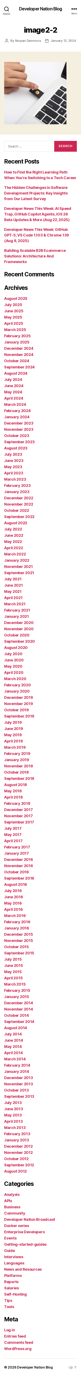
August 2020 (16, 647)
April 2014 (13, 1053)
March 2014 (15, 1059)
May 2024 (13, 392)
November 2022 (18, 504)
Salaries (11, 1288)
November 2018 (18, 766)
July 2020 (13, 654)
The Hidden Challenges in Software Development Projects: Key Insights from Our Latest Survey (36, 193)
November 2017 (18, 816)
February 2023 (17, 485)
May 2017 (13, 834)
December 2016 (18, 859)
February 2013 (17, 1134)
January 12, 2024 (63, 41)
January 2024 (16, 417)
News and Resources (23, 1269)
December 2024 (18, 348)
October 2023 (16, 435)
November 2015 (18, 940)
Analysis (12, 1194)
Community (14, 1213)
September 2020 (19, 641)
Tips (8, 1300)
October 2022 (16, 510)
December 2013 (18, 1078)
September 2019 (19, 716)
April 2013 (13, 1121)
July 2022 (13, 529)
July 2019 (13, 722)
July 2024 (13, 379)
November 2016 (18, 866)
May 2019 (13, 735)
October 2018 (16, 772)
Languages (14, 1263)
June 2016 (13, 897)
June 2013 (13, 1109)
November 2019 (18, 704)
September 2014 (19, 1021)
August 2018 (15, 785)
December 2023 (18, 423)
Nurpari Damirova (28, 41)
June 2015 (13, 965)
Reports (11, 1282)
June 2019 (13, 728)
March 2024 (15, 404)
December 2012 (18, 1146)
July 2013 (13, 1102)
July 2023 (13, 454)
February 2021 (17, 610)
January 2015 (16, 996)
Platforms (13, 1275)
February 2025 (17, 336)
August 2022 (15, 523)
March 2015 (15, 984)
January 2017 (16, 853)
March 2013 (15, 1127)
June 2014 (13, 1040)
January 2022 (16, 560)
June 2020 (14, 660)
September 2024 (19, 367)
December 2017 (18, 809)
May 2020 (13, 666)
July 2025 (13, 305)
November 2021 (18, 566)
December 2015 (18, 934)
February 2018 (17, 803)
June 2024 (13, 386)
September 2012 (19, 1165)
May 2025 (13, 317)
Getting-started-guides (25, 1244)
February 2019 (17, 753)
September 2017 (19, 822)
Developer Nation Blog (40, 9)
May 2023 (13, 467)
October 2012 (16, 1159)
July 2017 (13, 828)
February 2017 (17, 847)
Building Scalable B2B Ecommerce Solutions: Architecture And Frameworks (35, 256)
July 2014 (13, 1034)
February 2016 (17, 922)
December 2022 (18, 498)
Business (12, 1207)
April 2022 (13, 548)
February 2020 (17, 685)
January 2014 (16, 1071)
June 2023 (13, 460)
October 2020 (16, 635)
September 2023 (19, 442)
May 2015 (13, 972)
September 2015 (19, 953)
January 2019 (16, 760)
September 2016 (19, 878)
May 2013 (13, 1115)
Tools (9, 1307)
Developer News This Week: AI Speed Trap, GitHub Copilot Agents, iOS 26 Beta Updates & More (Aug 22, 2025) (37, 214)
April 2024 (13, 398)
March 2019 (15, 747)
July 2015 (13, 959)
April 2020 (13, 672)
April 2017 (13, 841)
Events (10, 1238)
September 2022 (19, 516)
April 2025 (13, 323)
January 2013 (16, 1140)
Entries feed (15, 1336)
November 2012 (18, 1152)
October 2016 (16, 872)
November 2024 (18, 354)
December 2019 (18, 697)
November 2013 (18, 1084)
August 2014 (15, 1028)
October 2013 (16, 1090)
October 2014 (16, 1015)
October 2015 (16, 947)
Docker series (16, 1225)
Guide (9, 1250)
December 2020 (19, 622)
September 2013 (19, 1096)
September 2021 (19, 573)
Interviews (13, 1257)
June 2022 (13, 535)
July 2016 (13, 891)
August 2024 (15, 373)
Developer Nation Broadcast (29, 1219)
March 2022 (15, 554)
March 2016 (15, 915)
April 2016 (13, 909)
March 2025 (15, 329)
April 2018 (13, 797)
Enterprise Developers (24, 1232)
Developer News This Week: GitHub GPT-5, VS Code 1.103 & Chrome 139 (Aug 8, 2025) (36, 235)
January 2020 (17, 691)
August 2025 (15, 298)
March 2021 (14, 604)
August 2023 (15, 448)
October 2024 (16, 361)
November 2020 (19, 629)
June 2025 (13, 311)
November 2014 (18, 1009)
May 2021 (13, 591)
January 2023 (16, 492)
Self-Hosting (15, 1294)
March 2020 (15, 679)
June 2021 (13, 585)
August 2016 (15, 884)
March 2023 (15, 479)
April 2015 (13, 978)
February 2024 (17, 411)
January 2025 (16, 342)
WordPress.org (18, 1348)
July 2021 (13, 579)
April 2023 (13, 473)
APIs (8, 1201)
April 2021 (13, 598)
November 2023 (18, 429)
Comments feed (18, 1342)
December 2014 (18, 1003)
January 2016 (16, 928)
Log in (9, 1330)
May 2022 (13, 541)
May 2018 (13, 791)
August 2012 (15, 1171)
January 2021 (16, 616)
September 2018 (19, 778)
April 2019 (13, 741)
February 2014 (17, 1065)
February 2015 (17, 990)
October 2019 (16, 710)
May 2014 (13, 1046)
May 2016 (13, 903)
